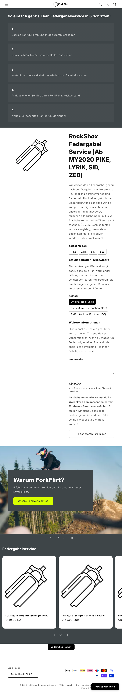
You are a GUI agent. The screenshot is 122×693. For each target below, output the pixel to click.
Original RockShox (82, 301)
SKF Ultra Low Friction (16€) (88, 314)
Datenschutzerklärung (86, 685)
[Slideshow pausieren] (71, 537)
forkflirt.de (32, 685)
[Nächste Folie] (64, 537)
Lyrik (83, 251)
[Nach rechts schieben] (67, 635)
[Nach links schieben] (54, 635)
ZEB (102, 251)
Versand (87, 388)
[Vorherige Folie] (50, 537)
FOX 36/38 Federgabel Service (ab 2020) (83, 615)
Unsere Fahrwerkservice (33, 500)
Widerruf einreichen (61, 647)
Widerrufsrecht (66, 685)
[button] (6, 4)
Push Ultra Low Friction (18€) (89, 308)
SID (93, 251)
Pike (73, 251)
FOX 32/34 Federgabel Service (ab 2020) (27, 615)
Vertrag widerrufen (105, 686)
